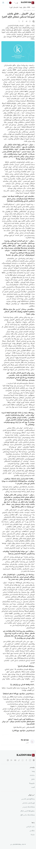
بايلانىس (32, 831)
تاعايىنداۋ (16, 8)
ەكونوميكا (32, 784)
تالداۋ (33, 780)
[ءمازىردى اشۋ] (3, 2)
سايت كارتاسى (30, 827)
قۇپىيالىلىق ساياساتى (28, 803)
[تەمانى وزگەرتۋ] (9, 2)
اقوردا (11, 8)
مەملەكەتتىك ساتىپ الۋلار (27, 815)
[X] (19, 22)
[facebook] (26, 760)
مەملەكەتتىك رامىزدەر (29, 807)
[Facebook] (23, 22)
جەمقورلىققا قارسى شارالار (27, 811)
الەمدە (33, 788)
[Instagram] (33, 22)
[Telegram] (26, 22)
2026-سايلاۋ (26, 8)
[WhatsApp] (30, 22)
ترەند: (33, 7)
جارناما (33, 835)
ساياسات (32, 776)
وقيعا (20, 8)
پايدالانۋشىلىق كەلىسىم (28, 799)
